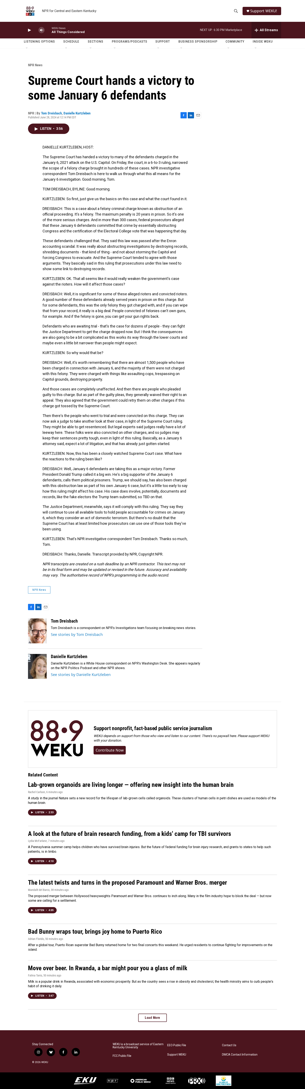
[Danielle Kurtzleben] (37, 666)
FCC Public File (122, 1055)
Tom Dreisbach (51, 113)
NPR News (35, 65)
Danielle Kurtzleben (76, 113)
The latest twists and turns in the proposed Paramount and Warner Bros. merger (127, 882)
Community (235, 41)
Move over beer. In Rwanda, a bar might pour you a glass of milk (107, 968)
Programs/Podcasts (129, 41)
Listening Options (39, 41)
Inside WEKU (263, 41)
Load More (152, 1018)
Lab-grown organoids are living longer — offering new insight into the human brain (131, 784)
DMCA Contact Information (239, 1054)
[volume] (41, 30)
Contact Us (229, 1045)
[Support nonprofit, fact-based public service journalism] (56, 739)
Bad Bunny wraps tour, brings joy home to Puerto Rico (95, 931)
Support (162, 41)
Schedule (71, 41)
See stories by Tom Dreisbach (77, 634)
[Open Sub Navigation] (27, 48)
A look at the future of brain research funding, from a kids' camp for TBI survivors (129, 833)
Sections (95, 41)
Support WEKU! (263, 11)
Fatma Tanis (35, 975)
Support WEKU (176, 1054)
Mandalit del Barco (39, 890)
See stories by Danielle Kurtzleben (81, 674)
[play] (29, 30)
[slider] (48, 30)
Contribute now (110, 750)
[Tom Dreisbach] (37, 630)
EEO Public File (176, 1045)
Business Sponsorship (197, 41)
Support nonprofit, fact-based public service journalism (153, 728)
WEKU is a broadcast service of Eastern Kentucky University (138, 1046)
